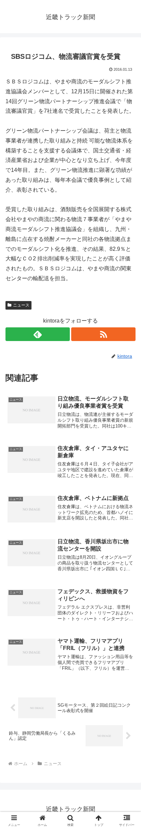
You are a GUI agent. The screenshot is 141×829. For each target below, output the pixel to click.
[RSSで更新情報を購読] (103, 334)
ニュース (21, 305)
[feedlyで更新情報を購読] (37, 334)
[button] (127, 805)
